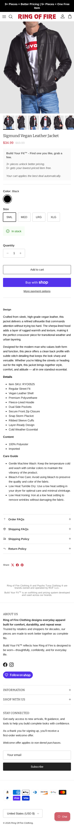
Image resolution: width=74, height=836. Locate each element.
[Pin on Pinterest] (22, 565)
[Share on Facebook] (17, 565)
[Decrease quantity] (6, 253)
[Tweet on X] (12, 565)
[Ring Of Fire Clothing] (37, 16)
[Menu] (4, 16)
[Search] (12, 16)
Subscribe (37, 766)
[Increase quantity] (21, 253)
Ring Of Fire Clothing (22, 823)
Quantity (8, 245)
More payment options (37, 291)
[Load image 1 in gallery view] (37, 68)
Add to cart (37, 269)
